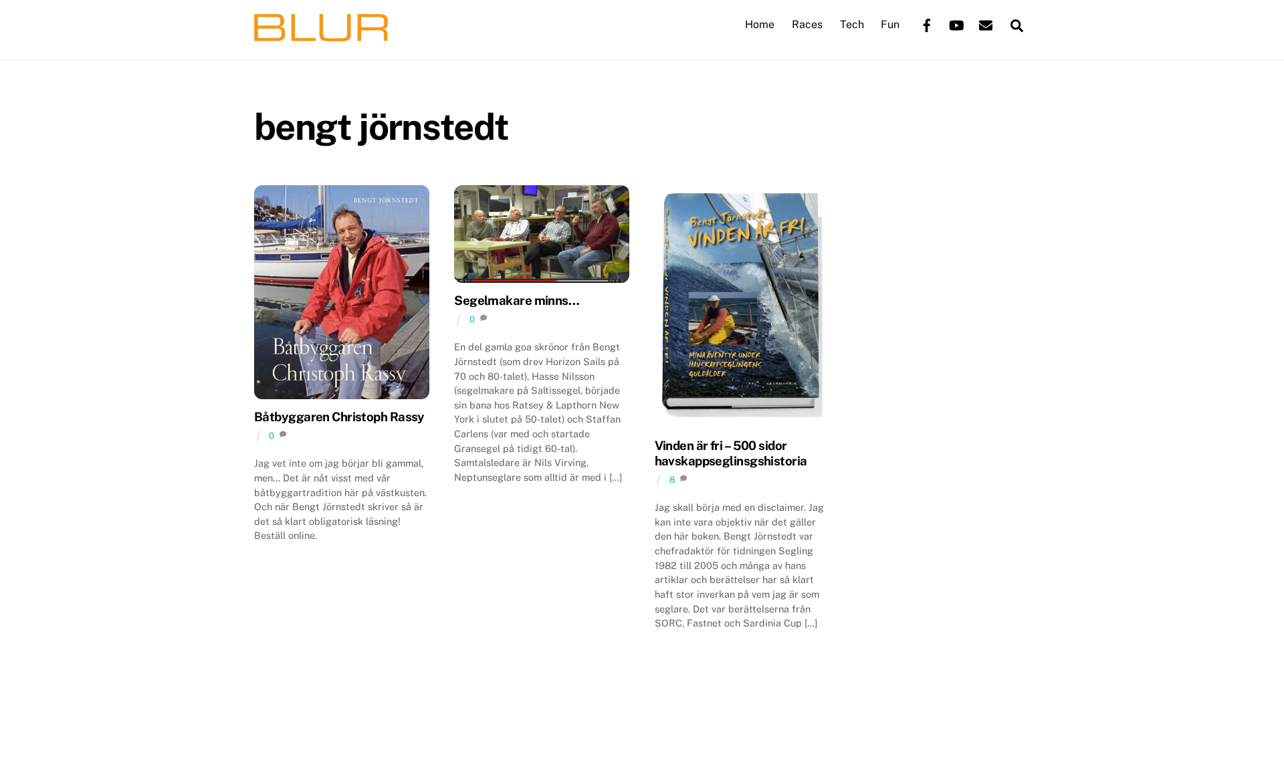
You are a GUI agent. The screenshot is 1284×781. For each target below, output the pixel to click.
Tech (852, 24)
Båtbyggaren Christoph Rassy (339, 416)
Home (759, 24)
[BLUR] (321, 34)
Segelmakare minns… (516, 300)
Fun (890, 24)
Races (807, 24)
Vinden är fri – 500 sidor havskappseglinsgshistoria (731, 452)
